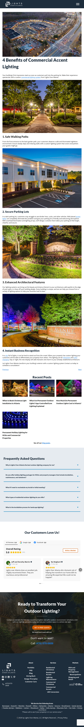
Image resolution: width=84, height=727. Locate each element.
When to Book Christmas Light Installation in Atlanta (14, 401)
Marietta (21, 706)
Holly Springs (50, 708)
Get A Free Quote (42, 627)
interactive (66, 357)
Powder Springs (8, 708)
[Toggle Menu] (77, 4)
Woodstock (34, 708)
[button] (3, 569)
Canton (26, 708)
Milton (35, 706)
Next (80, 369)
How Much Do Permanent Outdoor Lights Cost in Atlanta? (68, 401)
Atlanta (50, 706)
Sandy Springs (77, 706)
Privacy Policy (63, 718)
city (6, 355)
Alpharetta (42, 706)
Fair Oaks (72, 708)
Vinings (79, 708)
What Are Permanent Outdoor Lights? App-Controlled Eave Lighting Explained (41, 403)
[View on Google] (8, 563)
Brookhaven (66, 706)
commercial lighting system (31, 77)
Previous (5, 369)
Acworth (14, 706)
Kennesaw (5, 706)
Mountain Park (62, 708)
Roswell (28, 706)
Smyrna (57, 706)
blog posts (46, 443)
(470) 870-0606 (44, 643)
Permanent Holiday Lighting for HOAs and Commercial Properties (14, 435)
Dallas (42, 708)
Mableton (19, 708)
